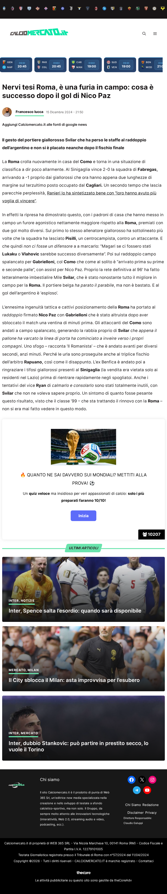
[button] (144, 33)
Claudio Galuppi (133, 823)
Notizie (28, 600)
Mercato (17, 670)
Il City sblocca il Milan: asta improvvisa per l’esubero (74, 680)
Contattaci (146, 861)
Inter (14, 600)
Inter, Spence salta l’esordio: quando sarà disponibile (75, 611)
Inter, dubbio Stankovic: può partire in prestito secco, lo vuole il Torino (79, 746)
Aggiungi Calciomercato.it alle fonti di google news (44, 124)
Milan (33, 670)
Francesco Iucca (29, 112)
